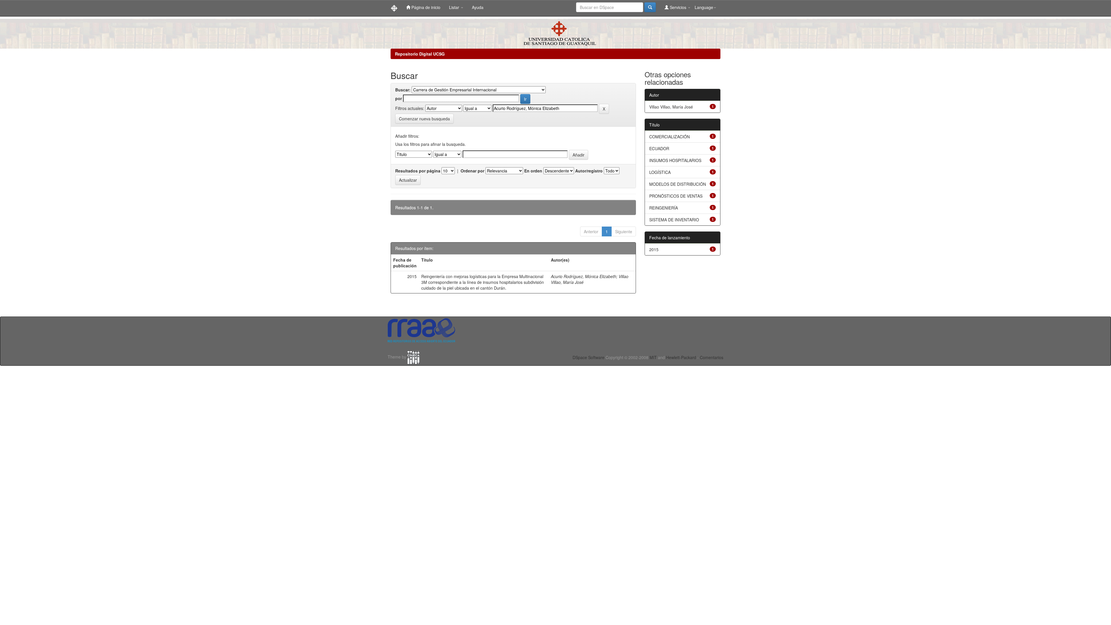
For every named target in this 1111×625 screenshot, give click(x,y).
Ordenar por (472, 171)
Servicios (678, 7)
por (398, 98)
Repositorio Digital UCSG (420, 54)
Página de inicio (425, 7)
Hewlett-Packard (681, 357)
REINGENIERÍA (663, 208)
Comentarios (711, 357)
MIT (653, 357)
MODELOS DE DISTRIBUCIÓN (677, 184)
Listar (454, 7)
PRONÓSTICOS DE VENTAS (675, 196)
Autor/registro (589, 171)
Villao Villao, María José (671, 107)
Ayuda (477, 7)
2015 (653, 249)
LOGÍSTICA (660, 172)
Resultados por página (417, 171)
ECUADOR (659, 148)
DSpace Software (588, 357)
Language (704, 7)
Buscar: (403, 90)
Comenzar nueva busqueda (424, 119)
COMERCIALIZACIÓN (669, 136)
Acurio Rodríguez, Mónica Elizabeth (583, 276)
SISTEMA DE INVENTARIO (674, 220)
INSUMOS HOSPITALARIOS (675, 160)
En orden (533, 171)
